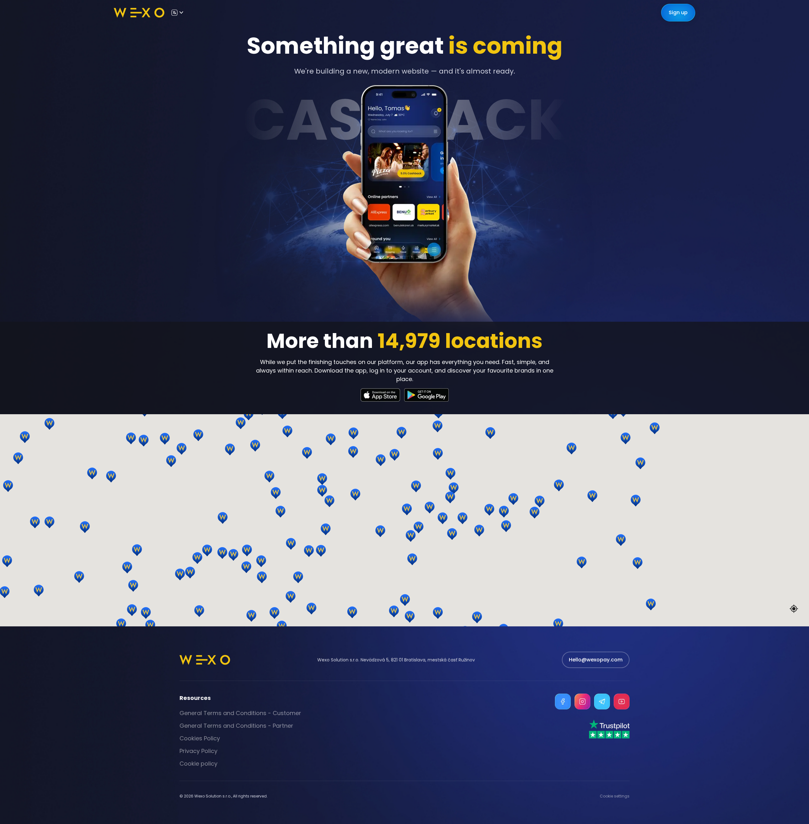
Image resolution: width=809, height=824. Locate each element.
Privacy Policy (198, 751)
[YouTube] (622, 701)
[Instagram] (582, 701)
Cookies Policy (199, 738)
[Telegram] (602, 701)
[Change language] (177, 13)
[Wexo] (139, 13)
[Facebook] (563, 701)
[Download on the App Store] (380, 395)
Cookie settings (615, 796)
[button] (583, 527)
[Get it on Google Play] (426, 395)
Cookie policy (198, 763)
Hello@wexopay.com (596, 659)
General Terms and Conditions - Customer (240, 713)
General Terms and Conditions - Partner (236, 726)
